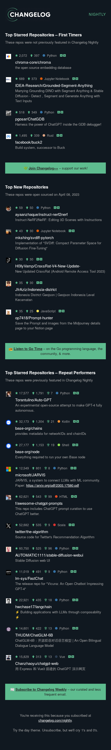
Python (52, 55)
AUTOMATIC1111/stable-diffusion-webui (49, 555)
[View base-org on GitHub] (8, 423)
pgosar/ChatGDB (29, 118)
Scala (62, 525)
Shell (65, 445)
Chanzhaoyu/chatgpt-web (36, 663)
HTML (63, 496)
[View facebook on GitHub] (8, 137)
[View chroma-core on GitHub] (8, 57)
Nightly (97, 14)
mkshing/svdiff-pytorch (34, 237)
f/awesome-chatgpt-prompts (39, 503)
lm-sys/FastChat (29, 578)
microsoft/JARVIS (30, 474)
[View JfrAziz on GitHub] (8, 285)
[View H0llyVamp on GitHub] (8, 261)
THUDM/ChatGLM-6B (34, 635)
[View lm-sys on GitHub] (8, 573)
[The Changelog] (27, 20)
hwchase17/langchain (33, 606)
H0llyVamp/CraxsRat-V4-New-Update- (47, 265)
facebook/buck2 (28, 142)
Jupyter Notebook (56, 78)
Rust (50, 135)
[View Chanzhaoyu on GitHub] (8, 659)
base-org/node (27, 451)
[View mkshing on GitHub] (8, 233)
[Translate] (63, 55)
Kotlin (66, 421)
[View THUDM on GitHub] (8, 630)
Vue (62, 656)
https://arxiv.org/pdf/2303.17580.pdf (52, 485)
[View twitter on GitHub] (8, 527)
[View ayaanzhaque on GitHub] (8, 210)
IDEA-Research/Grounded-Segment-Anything (53, 85)
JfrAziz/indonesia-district (36, 289)
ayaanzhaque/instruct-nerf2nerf (41, 214)
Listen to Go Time (28, 348)
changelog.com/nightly (55, 720)
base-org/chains (28, 428)
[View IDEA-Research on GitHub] (8, 81)
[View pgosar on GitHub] (8, 114)
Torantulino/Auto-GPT (33, 399)
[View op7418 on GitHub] (8, 313)
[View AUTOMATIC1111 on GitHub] (8, 550)
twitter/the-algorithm (31, 531)
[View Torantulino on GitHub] (8, 395)
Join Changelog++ (43, 168)
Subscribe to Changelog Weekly (41, 689)
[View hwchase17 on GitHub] (8, 602)
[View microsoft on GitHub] (8, 470)
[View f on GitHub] (8, 498)
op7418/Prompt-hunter (34, 317)
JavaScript (48, 311)
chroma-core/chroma (33, 62)
